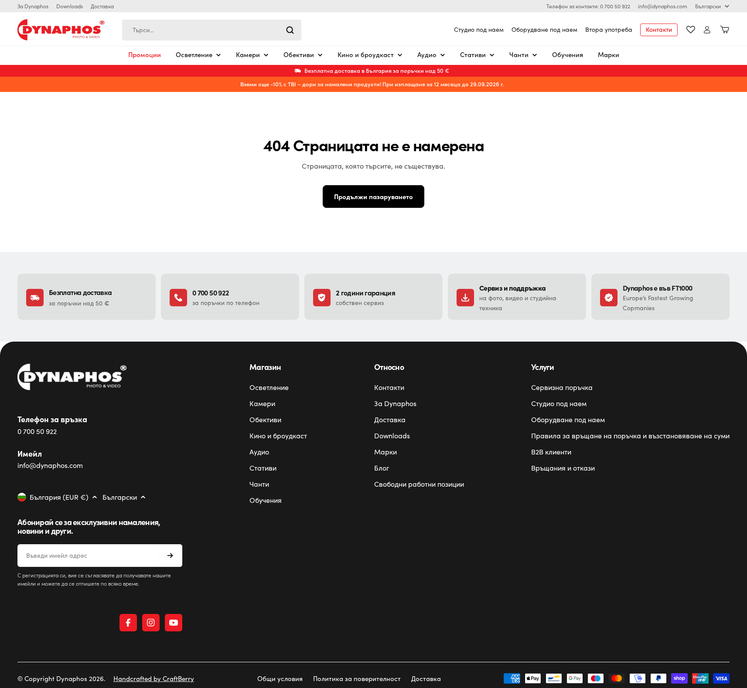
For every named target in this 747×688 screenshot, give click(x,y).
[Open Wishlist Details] (690, 29)
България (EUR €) (59, 497)
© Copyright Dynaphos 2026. (61, 678)
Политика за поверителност (357, 678)
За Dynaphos (32, 6)
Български (708, 6)
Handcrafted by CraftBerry (153, 678)
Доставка (102, 6)
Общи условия (280, 678)
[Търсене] (290, 30)
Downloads (69, 6)
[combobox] (211, 30)
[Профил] (707, 30)
